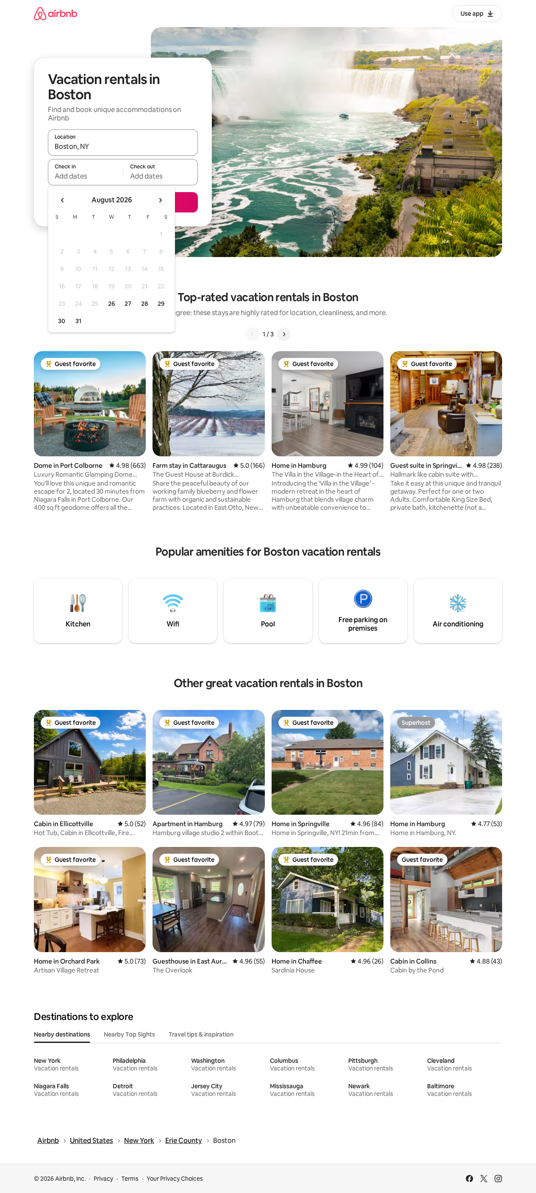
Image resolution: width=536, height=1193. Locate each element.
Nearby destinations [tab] (62, 1034)
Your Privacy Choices (175, 1178)
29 (161, 303)
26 (111, 303)
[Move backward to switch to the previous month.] (62, 200)
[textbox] (85, 176)
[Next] (284, 334)
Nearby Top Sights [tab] (129, 1034)
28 (144, 303)
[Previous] (252, 334)
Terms (130, 1178)
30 (61, 321)
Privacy (103, 1178)
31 (78, 321)
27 (128, 303)
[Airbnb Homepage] (55, 13)
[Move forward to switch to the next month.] (160, 200)
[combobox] (123, 146)
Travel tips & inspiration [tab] (201, 1034)
